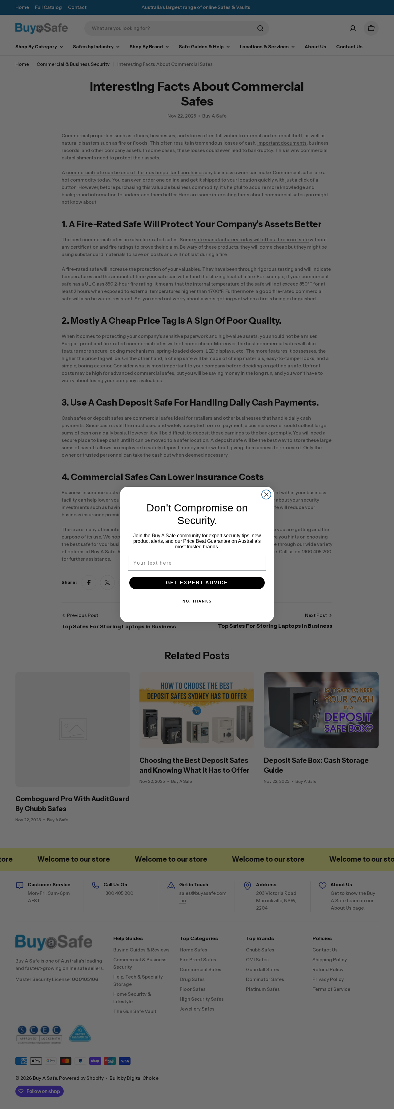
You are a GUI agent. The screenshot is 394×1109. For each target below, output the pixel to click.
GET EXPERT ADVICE (197, 582)
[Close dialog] (266, 494)
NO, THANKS (197, 601)
